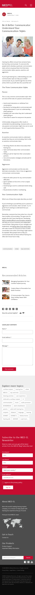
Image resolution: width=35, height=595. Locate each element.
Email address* (6, 474)
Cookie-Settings (20, 570)
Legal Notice (13, 570)
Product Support (7, 546)
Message (5, 346)
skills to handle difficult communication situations (16, 220)
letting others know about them (21, 226)
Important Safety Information (10, 548)
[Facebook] (3, 309)
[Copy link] (13, 309)
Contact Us (5, 537)
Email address (6, 337)
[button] (31, 5)
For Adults (14, 21)
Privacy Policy (5, 570)
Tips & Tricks (6, 21)
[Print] (17, 309)
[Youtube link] (32, 562)
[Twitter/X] (7, 309)
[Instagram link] (28, 562)
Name (4, 329)
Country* (4, 467)
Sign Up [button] (8, 487)
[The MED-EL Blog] (7, 5)
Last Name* (5, 459)
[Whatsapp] (10, 309)
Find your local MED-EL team (10, 514)
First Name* (5, 452)
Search (28, 557)
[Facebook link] (25, 562)
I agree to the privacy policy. (13, 482)
